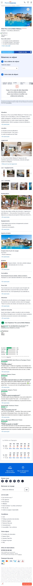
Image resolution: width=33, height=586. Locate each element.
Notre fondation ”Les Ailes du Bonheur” (12, 505)
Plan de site (5, 507)
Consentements (6, 525)
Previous (3, 149)
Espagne (13, 5)
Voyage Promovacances (6, 5)
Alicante (18, 5)
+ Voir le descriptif (5, 45)
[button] (16, 149)
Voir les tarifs (27, 584)
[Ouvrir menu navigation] (1, 2)
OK (27, 489)
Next (29, 149)
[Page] (2, 481)
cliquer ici (9, 357)
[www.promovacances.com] (10, 2)
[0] (28, 2)
